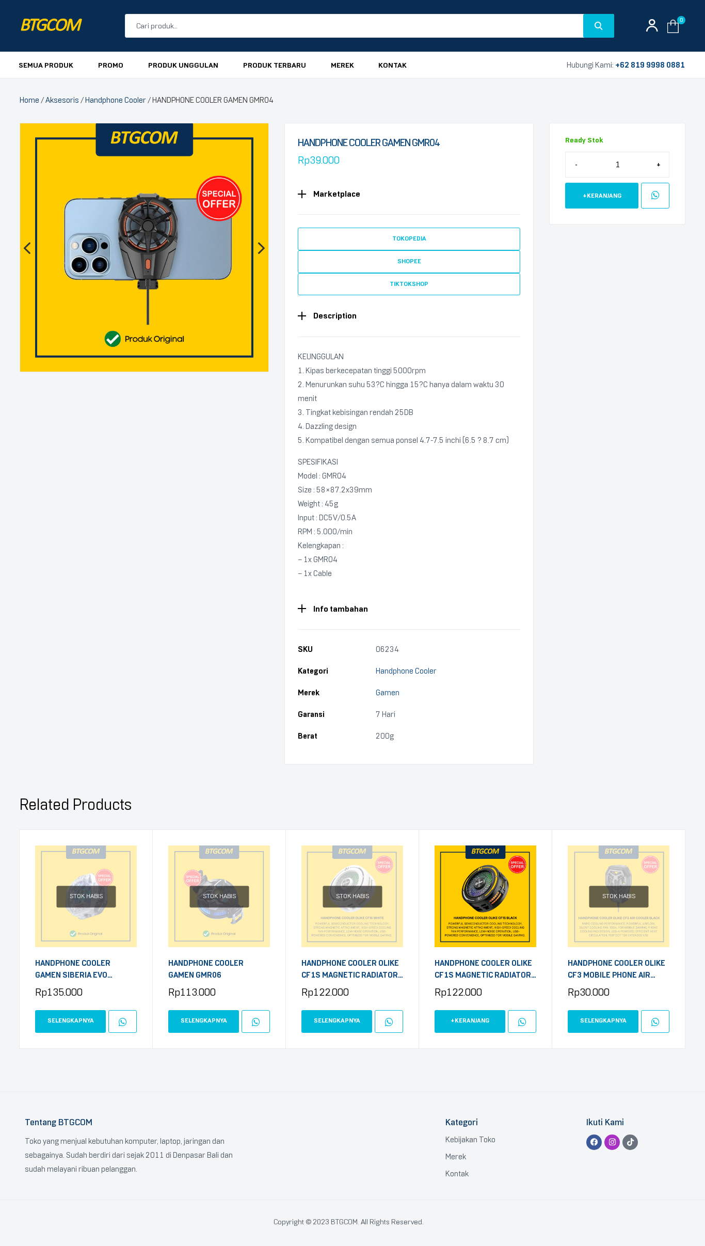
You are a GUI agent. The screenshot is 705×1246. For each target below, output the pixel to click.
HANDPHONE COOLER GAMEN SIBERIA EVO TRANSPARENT (72, 970)
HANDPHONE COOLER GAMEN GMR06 (206, 969)
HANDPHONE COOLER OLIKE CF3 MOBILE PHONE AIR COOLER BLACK (616, 970)
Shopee (409, 261)
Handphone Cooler (115, 100)
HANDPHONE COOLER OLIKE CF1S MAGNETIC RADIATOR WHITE (350, 970)
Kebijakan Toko (470, 1139)
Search (598, 26)
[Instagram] (612, 1142)
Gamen (387, 692)
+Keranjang (602, 195)
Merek (455, 1156)
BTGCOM (49, 26)
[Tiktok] (630, 1142)
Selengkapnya (70, 1020)
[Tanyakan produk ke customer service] (655, 196)
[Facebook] (594, 1142)
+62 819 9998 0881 (650, 65)
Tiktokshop (409, 283)
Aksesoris (62, 100)
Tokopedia (409, 238)
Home (29, 100)
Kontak (457, 1173)
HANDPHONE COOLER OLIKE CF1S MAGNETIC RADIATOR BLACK (483, 970)
